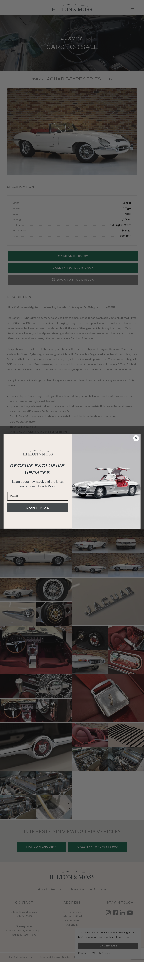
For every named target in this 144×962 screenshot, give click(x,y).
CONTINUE (38, 507)
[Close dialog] (136, 438)
